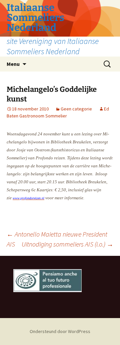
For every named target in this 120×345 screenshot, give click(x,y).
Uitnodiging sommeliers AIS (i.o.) (67, 244)
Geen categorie (76, 109)
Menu (13, 64)
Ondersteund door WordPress (60, 331)
